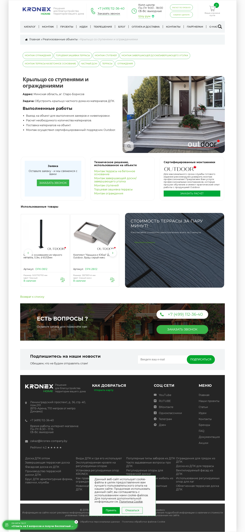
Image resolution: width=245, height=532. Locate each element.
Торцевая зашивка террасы (73, 55)
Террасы (107, 63)
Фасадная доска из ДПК (42, 466)
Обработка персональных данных (100, 521)
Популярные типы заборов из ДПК (150, 458)
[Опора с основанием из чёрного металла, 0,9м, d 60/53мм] (45, 234)
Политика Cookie (131, 501)
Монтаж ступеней (106, 55)
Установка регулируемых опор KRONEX (97, 472)
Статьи (203, 407)
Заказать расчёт (192, 193)
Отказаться (132, 510)
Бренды (204, 425)
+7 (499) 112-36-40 (111, 8)
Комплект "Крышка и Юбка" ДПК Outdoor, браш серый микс (93, 256)
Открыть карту (103, 390)
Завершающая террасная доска (47, 462)
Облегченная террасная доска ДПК (197, 487)
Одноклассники (170, 413)
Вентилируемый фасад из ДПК (194, 472)
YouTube (165, 395)
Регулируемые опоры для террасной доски (144, 472)
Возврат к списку (32, 296)
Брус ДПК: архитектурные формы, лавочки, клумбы (49, 481)
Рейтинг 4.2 (38, 447)
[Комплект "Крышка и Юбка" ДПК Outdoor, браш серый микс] (94, 234)
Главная (204, 395)
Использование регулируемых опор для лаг (198, 480)
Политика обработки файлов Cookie (143, 521)
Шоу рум (144, 16)
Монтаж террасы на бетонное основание (50, 63)
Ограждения (125, 63)
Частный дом (89, 63)
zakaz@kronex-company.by (48, 441)
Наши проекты (209, 401)
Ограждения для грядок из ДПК (195, 460)
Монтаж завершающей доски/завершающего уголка (155, 55)
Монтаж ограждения (38, 55)
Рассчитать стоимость (144, 242)
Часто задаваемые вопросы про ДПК (148, 464)
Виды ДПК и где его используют (99, 458)
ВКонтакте (166, 407)
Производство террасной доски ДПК (43, 473)
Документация (209, 437)
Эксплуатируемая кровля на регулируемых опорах (96, 464)
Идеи (202, 413)
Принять (111, 510)
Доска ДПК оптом (37, 458)
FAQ (201, 431)
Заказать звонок (109, 13)
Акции (203, 443)
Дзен (162, 425)
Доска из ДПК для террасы (195, 466)
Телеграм (165, 419)
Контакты (205, 419)
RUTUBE (165, 401)
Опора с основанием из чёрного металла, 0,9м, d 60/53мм (43, 256)
